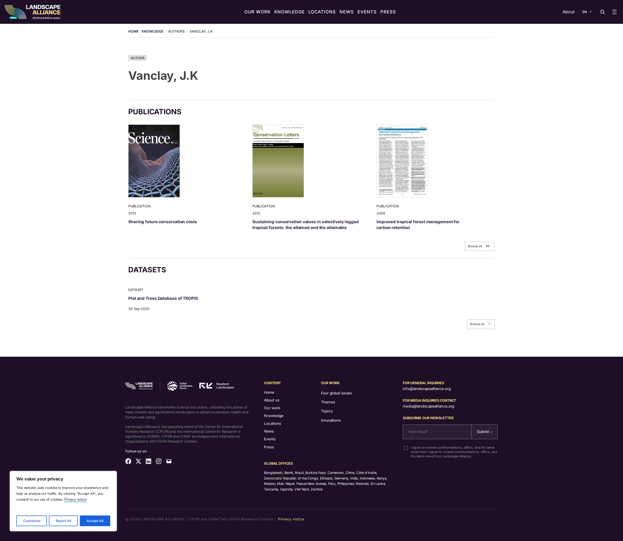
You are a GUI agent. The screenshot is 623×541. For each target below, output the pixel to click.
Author (137, 58)
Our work (272, 408)
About (568, 11)
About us (271, 400)
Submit (483, 432)
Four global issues (336, 393)
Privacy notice (75, 499)
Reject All (63, 521)
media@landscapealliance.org (428, 406)
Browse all (479, 246)
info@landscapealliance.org (426, 388)
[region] (63, 501)
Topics (326, 411)
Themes (328, 402)
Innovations (331, 420)
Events (270, 439)
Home (269, 392)
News (269, 431)
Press (269, 447)
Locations (272, 423)
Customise (31, 521)
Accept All (95, 521)
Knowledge (152, 31)
